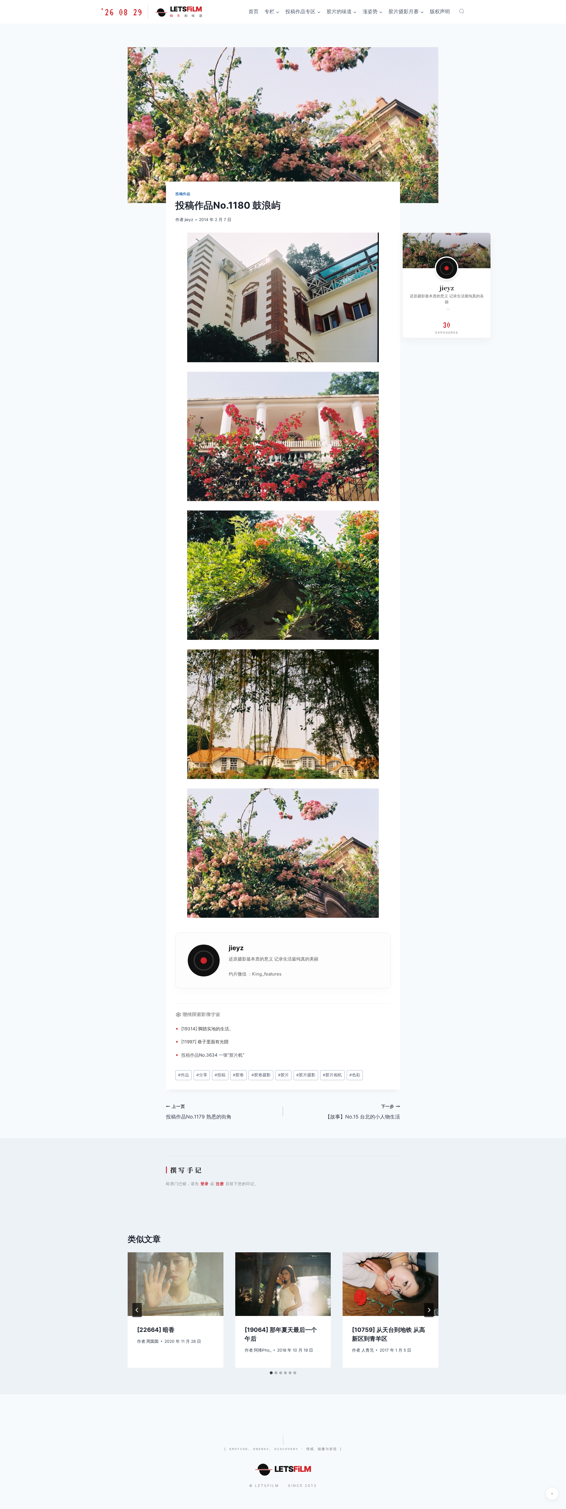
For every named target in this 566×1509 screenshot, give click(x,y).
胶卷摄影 (261, 1075)
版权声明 (440, 11)
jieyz (189, 219)
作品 (194, 1055)
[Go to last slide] (137, 1310)
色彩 (354, 1075)
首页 (254, 11)
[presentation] (175, 1284)
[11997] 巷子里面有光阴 (204, 1042)
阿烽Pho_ (262, 1350)
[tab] (271, 1372)
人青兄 (367, 1350)
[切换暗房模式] (552, 1493)
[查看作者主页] (446, 268)
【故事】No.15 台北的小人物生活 (362, 1112)
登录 (204, 1183)
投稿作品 (182, 194)
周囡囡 (152, 1341)
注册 (220, 1183)
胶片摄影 (305, 1075)
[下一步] (429, 1310)
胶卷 (238, 1075)
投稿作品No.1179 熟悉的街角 (198, 1112)
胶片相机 (332, 1075)
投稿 (185, 1055)
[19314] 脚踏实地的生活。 (207, 1029)
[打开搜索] (461, 11)
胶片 (233, 1055)
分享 (201, 1075)
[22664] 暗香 (156, 1329)
